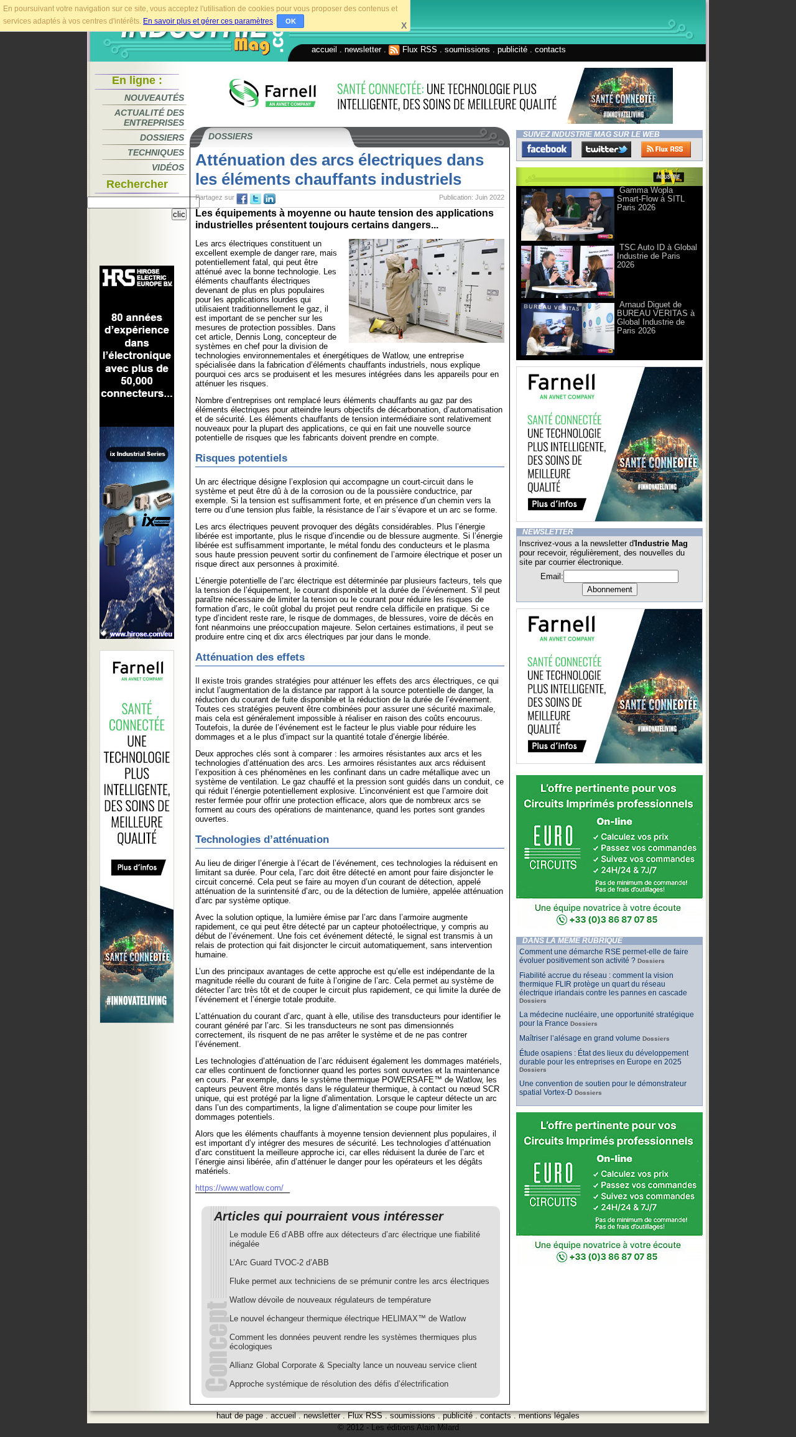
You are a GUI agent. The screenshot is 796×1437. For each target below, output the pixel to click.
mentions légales (549, 1415)
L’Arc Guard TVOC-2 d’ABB (279, 1262)
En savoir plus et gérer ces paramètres (208, 21)
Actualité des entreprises (149, 118)
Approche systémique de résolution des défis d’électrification (338, 1383)
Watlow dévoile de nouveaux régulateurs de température (330, 1299)
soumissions (467, 49)
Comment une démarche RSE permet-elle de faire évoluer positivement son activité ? (603, 956)
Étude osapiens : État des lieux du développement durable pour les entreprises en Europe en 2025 (603, 1057)
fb (242, 199)
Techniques (155, 152)
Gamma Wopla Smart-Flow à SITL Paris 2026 (651, 198)
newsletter (363, 49)
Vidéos (168, 167)
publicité (512, 49)
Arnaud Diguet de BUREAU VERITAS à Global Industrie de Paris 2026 (656, 317)
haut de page (239, 1415)
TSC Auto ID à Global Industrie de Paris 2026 (657, 256)
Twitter (606, 149)
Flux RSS (418, 49)
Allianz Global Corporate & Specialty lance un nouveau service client (353, 1365)
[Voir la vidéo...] (568, 240)
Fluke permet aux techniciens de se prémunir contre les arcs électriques (359, 1281)
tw (255, 199)
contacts (550, 49)
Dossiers (162, 137)
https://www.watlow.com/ (239, 1188)
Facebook (547, 149)
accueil (324, 49)
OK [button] (290, 21)
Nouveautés (154, 98)
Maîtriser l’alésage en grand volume (580, 1038)
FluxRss (666, 149)
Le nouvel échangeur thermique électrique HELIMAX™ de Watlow (347, 1318)
